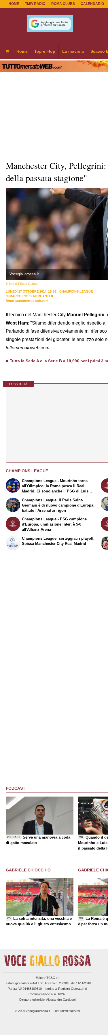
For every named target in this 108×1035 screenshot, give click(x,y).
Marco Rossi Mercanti (30, 296)
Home (14, 3)
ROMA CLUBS (63, 3)
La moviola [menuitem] (73, 51)
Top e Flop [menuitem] (44, 51)
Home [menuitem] (22, 51)
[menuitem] (7, 51)
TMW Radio (35, 3)
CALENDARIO (92, 3)
